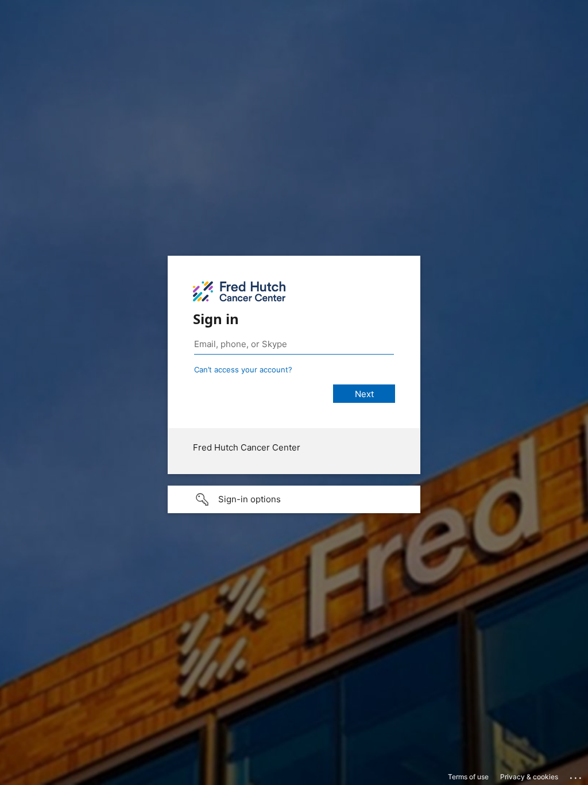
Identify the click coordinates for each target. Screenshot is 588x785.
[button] (294, 499)
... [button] (576, 775)
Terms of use (468, 776)
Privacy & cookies (529, 776)
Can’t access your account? (243, 369)
